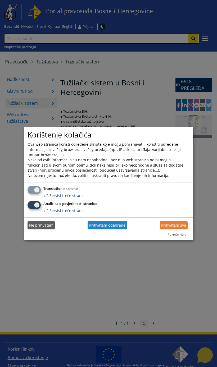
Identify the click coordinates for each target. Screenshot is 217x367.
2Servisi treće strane (63, 195)
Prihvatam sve (173, 225)
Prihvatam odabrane (107, 225)
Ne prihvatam (41, 225)
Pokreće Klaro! (177, 234)
